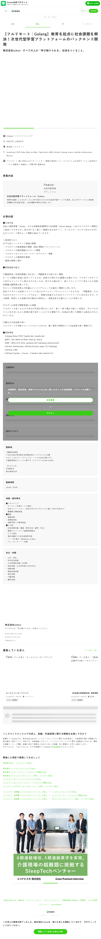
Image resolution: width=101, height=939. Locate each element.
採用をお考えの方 (10, 900)
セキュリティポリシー (52, 900)
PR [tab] (63, 24)
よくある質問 (92, 900)
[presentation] (50, 17)
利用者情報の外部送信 (70, 900)
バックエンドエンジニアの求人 (64, 792)
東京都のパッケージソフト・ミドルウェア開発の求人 (25, 772)
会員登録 (93, 11)
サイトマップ (44, 904)
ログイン (84, 11)
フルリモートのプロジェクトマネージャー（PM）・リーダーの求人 (31, 786)
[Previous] (6, 92)
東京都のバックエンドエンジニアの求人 (19, 768)
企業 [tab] (13, 24)
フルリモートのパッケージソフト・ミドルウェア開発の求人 (27, 783)
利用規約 (83, 900)
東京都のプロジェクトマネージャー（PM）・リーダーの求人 (28, 776)
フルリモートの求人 (24, 763)
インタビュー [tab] (88, 24)
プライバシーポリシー (34, 900)
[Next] (94, 92)
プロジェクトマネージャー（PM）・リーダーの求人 (72, 799)
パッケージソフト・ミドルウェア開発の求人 (69, 795)
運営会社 (21, 900)
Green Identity (56, 904)
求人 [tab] (38, 24)
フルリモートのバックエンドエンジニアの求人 (22, 779)
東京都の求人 (8, 763)
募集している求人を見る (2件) (50, 931)
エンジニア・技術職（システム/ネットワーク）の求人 (25, 792)
